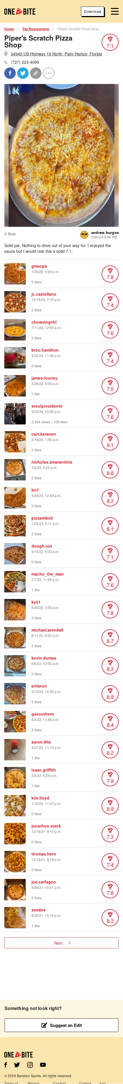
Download (92, 11)
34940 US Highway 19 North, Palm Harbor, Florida (56, 54)
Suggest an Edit (66, 1025)
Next (58, 943)
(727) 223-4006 (25, 62)
